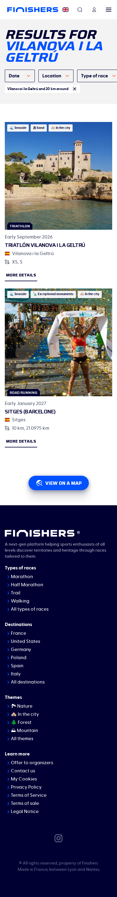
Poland (18, 657)
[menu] (108, 9)
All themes (22, 738)
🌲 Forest (21, 722)
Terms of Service (28, 795)
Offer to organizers (32, 762)
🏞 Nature (21, 706)
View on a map (63, 483)
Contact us (23, 770)
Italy (16, 673)
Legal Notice (25, 811)
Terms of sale (25, 803)
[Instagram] (58, 837)
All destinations (28, 682)
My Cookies (24, 779)
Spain (17, 665)
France (18, 633)
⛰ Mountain (24, 730)
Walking (20, 601)
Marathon (22, 576)
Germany (21, 649)
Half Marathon (27, 584)
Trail (15, 592)
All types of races (30, 609)
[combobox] (20, 76)
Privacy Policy (26, 787)
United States (25, 641)
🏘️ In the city (25, 714)
